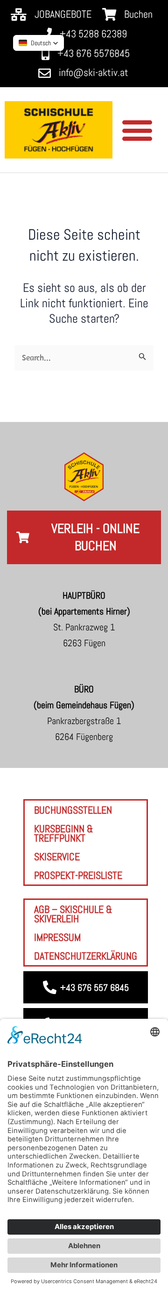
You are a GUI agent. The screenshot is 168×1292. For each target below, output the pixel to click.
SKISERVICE (57, 856)
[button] (136, 129)
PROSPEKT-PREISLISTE (78, 875)
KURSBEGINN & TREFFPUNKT (63, 833)
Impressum (57, 937)
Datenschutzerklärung (85, 955)
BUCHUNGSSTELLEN (73, 809)
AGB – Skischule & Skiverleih (73, 914)
